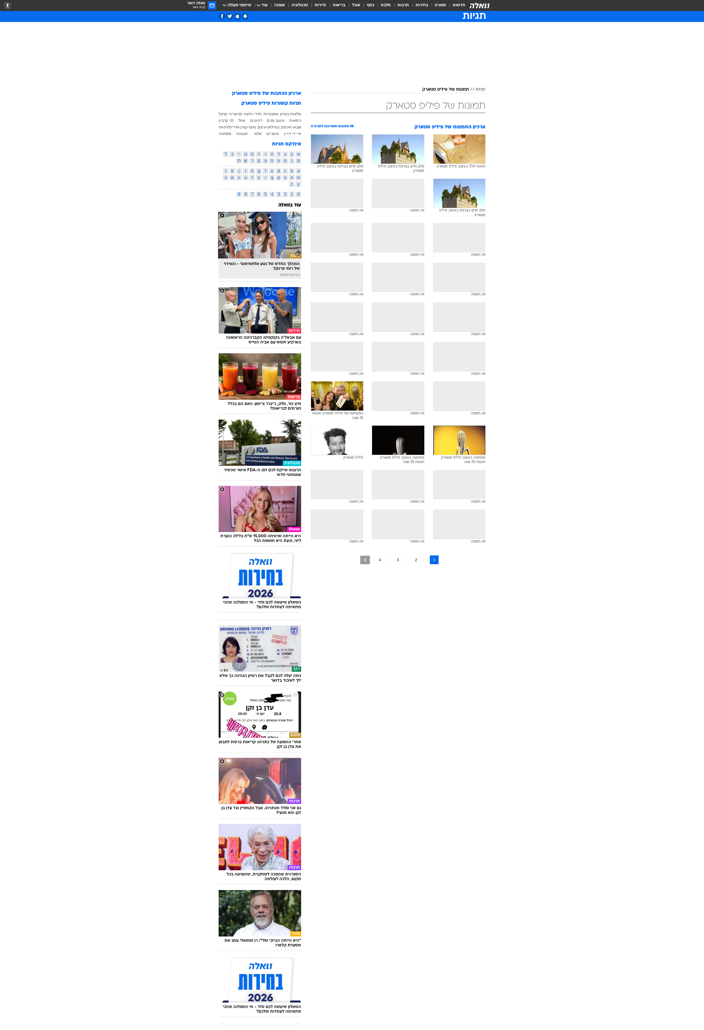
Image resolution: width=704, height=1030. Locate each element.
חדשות (459, 5)
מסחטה (225, 133)
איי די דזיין (292, 133)
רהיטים (256, 120)
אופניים (272, 133)
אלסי (258, 133)
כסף (370, 5)
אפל (241, 120)
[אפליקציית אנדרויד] (245, 16)
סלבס (386, 5)
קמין (244, 127)
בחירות (422, 5)
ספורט (440, 5)
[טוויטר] (229, 16)
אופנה (279, 5)
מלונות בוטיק (290, 114)
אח (221, 127)
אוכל (356, 5)
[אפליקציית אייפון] (237, 16)
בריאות (339, 5)
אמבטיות (270, 114)
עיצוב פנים (275, 120)
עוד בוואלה (289, 205)
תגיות (480, 89)
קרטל (223, 114)
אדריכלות (232, 127)
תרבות (403, 5)
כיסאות (295, 120)
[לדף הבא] (365, 560)
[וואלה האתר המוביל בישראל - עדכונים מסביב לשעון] (480, 5)
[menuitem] (455, 5)
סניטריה (235, 114)
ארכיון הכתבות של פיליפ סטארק (266, 93)
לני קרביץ (226, 120)
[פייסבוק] (222, 16)
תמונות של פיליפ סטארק (445, 89)
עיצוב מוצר (257, 127)
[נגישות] (7, 5)
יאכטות (242, 133)
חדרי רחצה (253, 114)
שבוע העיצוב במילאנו (283, 127)
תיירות (320, 5)
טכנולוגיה (300, 5)
